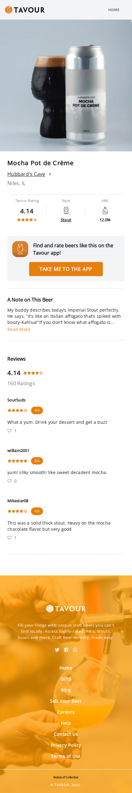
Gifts (66, 679)
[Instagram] (75, 647)
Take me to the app (66, 269)
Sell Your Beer (66, 701)
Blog (66, 690)
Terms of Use (66, 756)
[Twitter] (57, 647)
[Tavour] (66, 605)
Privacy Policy (66, 745)
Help (66, 723)
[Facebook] (66, 647)
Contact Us (66, 734)
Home (114, 9)
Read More (18, 329)
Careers (66, 712)
